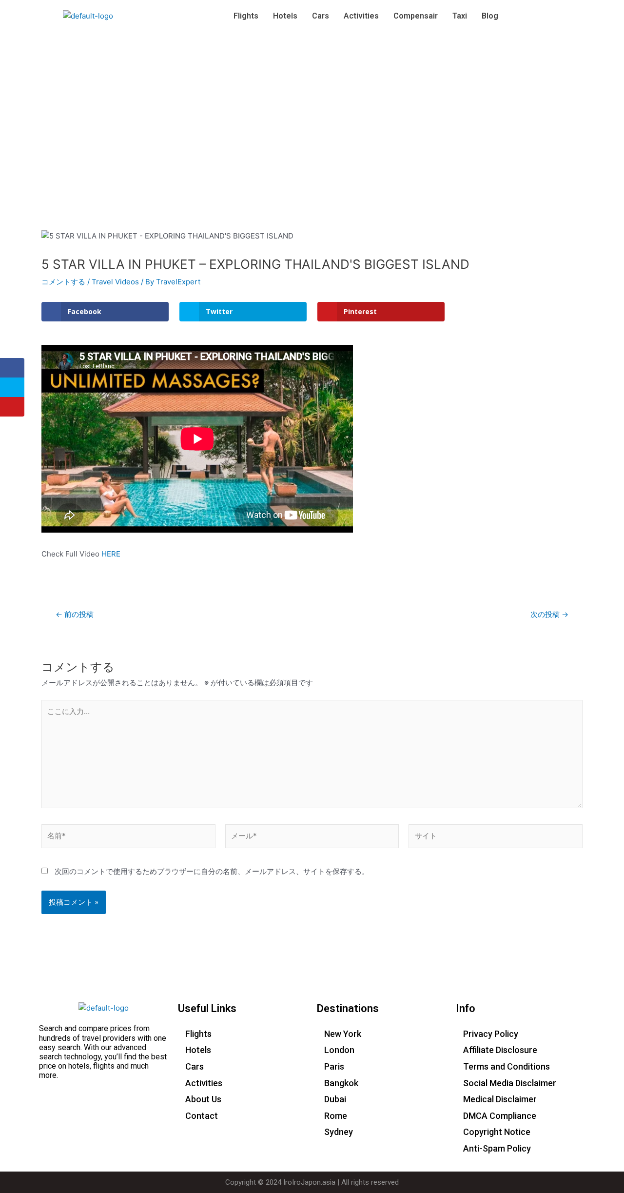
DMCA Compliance (499, 1116)
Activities (361, 15)
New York (342, 1034)
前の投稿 (75, 614)
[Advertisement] (312, 105)
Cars (320, 15)
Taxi (459, 15)
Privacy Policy (490, 1034)
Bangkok (341, 1083)
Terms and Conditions (506, 1066)
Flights (246, 15)
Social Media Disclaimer (509, 1083)
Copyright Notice (496, 1132)
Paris (334, 1066)
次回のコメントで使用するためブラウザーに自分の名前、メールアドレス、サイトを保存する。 (212, 871)
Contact (201, 1116)
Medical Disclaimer (500, 1099)
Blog (490, 15)
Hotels (285, 15)
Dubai (335, 1099)
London (339, 1050)
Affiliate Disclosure (500, 1050)
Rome (335, 1116)
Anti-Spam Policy (497, 1148)
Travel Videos (115, 281)
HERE (110, 553)
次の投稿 (549, 614)
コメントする (63, 281)
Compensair (415, 15)
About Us (203, 1099)
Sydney (338, 1132)
